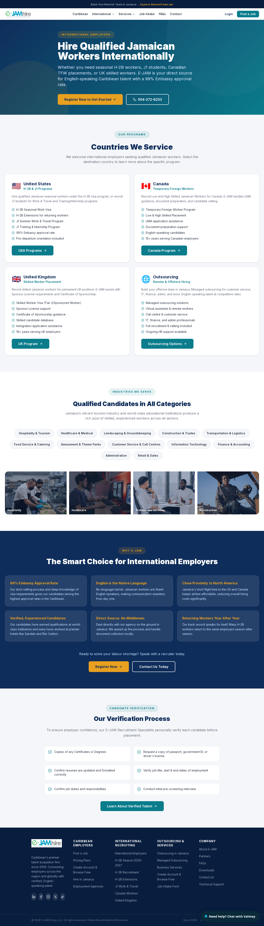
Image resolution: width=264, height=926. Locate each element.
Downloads (206, 870)
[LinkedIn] (33, 896)
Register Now (106, 667)
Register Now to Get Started (87, 99)
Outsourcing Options (165, 344)
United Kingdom (126, 900)
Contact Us (206, 877)
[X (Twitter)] (55, 896)
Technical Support (211, 884)
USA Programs (30, 250)
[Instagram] (48, 896)
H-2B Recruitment (127, 872)
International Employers (131, 853)
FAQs (162, 14)
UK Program (28, 344)
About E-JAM (208, 849)
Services (125, 14)
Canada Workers (126, 893)
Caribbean (80, 14)
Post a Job (248, 14)
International (101, 14)
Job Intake (147, 14)
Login (229, 14)
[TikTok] (62, 896)
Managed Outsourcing (172, 860)
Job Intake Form (168, 886)
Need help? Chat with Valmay (232, 916)
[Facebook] (41, 896)
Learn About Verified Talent (129, 806)
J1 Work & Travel (126, 886)
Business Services (169, 867)
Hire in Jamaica (83, 879)
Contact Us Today (153, 667)
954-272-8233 (150, 99)
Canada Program (162, 250)
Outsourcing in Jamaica (173, 853)
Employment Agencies (88, 886)
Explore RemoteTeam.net (156, 4)
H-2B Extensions (126, 879)
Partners (204, 856)
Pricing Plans (82, 860)
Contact (176, 14)
